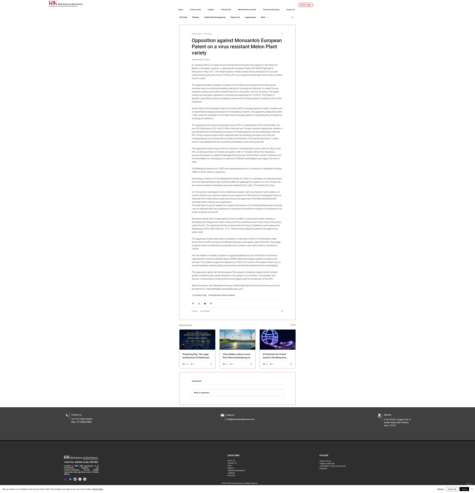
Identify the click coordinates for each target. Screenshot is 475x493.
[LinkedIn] (84, 479)
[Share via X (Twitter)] (199, 303)
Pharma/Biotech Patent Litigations (221, 295)
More (263, 17)
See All (293, 325)
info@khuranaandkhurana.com (240, 419)
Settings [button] (440, 489)
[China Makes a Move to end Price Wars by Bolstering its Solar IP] (237, 340)
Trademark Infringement (215, 17)
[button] (292, 17)
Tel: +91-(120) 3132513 (81, 419)
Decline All (452, 489)
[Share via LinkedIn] (205, 303)
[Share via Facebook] (193, 303)
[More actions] (281, 33)
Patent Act (235, 17)
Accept (464, 489)
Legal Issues (250, 17)
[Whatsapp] (79, 479)
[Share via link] (211, 303)
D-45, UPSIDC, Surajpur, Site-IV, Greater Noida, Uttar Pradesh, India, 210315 (397, 422)
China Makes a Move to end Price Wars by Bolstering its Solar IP (236, 356)
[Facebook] (70, 479)
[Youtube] (75, 479)
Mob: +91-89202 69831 (81, 422)
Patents (195, 17)
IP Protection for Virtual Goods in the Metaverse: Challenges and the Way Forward (275, 356)
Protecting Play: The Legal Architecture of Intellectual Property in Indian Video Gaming (195, 356)
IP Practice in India (199, 295)
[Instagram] (65, 479)
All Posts (183, 17)
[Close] (472, 489)
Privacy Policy (97, 489)
